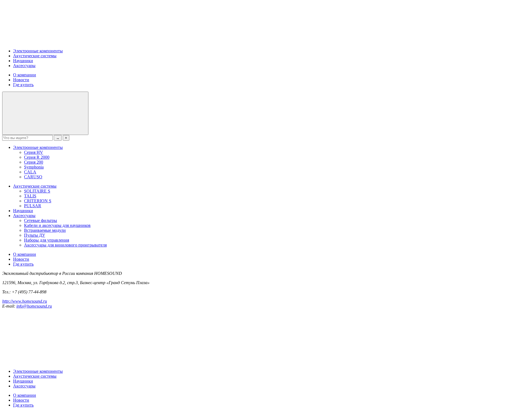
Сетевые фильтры (40, 220)
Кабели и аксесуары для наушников (57, 225)
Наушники (23, 60)
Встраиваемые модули (45, 230)
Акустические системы (34, 55)
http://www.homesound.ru (24, 301)
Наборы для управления (46, 240)
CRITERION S (37, 201)
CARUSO (33, 177)
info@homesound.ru (34, 306)
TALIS (30, 196)
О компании (24, 75)
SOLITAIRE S (37, 191)
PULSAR (32, 205)
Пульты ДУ (34, 235)
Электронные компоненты (38, 51)
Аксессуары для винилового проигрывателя (65, 245)
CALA (30, 172)
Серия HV (33, 152)
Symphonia (34, 167)
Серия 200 (33, 162)
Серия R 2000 (36, 157)
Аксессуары (24, 65)
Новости (21, 79)
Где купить (23, 84)
